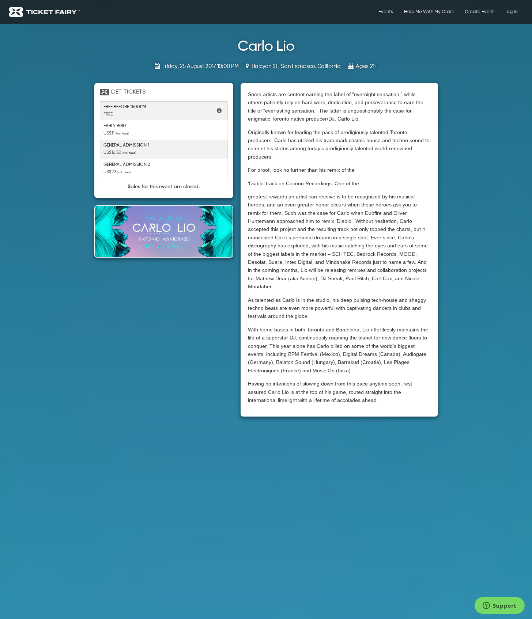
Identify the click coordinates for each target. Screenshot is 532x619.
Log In (511, 12)
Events (385, 12)
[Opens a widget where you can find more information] (499, 606)
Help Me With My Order (429, 12)
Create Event (479, 12)
